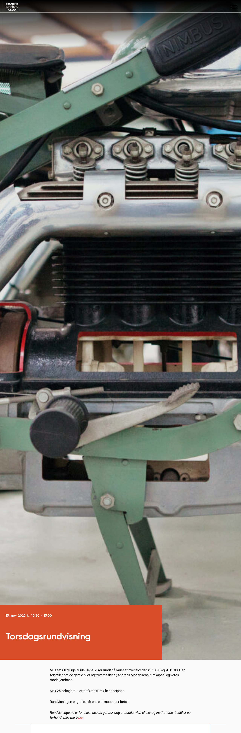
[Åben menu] (234, 8)
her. (81, 717)
